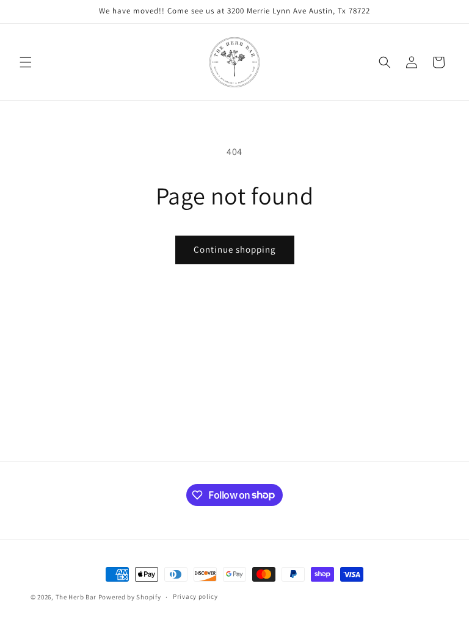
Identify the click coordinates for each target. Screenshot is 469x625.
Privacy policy (195, 596)
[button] (25, 62)
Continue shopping (235, 249)
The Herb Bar (76, 597)
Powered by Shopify (129, 597)
